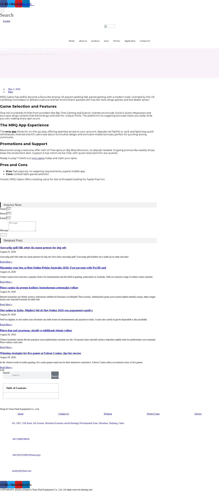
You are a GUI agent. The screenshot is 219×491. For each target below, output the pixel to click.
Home (72, 41)
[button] (7, 12)
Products (108, 414)
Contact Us (145, 41)
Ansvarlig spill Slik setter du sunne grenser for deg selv (33, 247)
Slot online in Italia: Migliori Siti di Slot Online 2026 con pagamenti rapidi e (46, 310)
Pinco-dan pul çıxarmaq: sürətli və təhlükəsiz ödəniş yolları (36, 330)
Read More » (6, 262)
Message (4, 230)
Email (3, 218)
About (20, 414)
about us (83, 41)
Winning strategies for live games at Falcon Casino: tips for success (40, 353)
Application (130, 41)
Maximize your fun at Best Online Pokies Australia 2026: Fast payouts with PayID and (53, 267)
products (95, 41)
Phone (3, 213)
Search (6, 372)
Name (3, 209)
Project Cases (153, 414)
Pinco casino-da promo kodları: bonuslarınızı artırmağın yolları (39, 287)
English (6, 21)
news (106, 41)
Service (116, 41)
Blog (7, 54)
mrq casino (38, 158)
